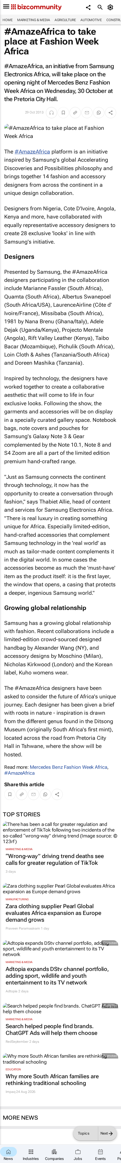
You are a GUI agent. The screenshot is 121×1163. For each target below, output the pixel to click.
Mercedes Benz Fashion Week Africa (68, 767)
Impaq (10, 1092)
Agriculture (65, 20)
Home (8, 20)
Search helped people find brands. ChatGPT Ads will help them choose (51, 1029)
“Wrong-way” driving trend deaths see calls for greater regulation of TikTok (55, 859)
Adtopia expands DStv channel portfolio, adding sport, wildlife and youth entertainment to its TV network (57, 976)
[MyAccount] (111, 7)
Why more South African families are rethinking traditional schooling (52, 1079)
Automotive (91, 20)
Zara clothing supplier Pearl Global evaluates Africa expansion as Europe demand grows (53, 913)
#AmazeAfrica (32, 151)
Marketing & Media (33, 20)
